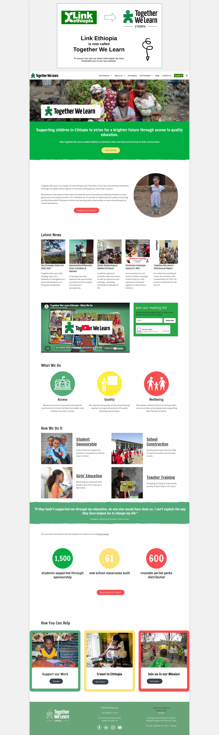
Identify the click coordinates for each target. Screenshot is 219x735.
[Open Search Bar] (186, 76)
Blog (157, 75)
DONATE (178, 75)
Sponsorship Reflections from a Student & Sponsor (80, 268)
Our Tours (100, 681)
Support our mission (86, 210)
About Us (118, 75)
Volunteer (154, 681)
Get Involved (145, 75)
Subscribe (170, 320)
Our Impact (132, 75)
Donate (56, 681)
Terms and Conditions (161, 707)
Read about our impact (110, 592)
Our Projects (104, 75)
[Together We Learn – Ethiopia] (45, 76)
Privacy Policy (161, 710)
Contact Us (166, 75)
